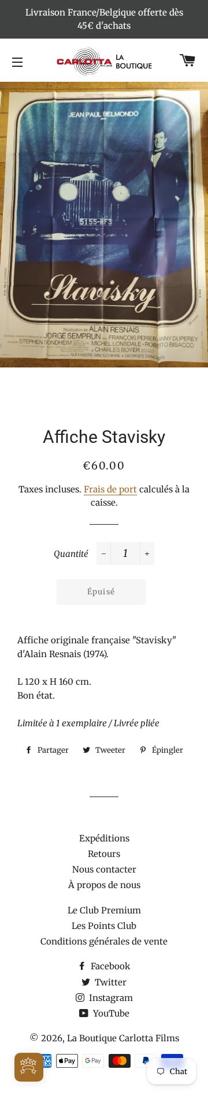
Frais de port (110, 489)
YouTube (110, 1013)
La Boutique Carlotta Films (123, 1038)
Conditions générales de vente (104, 941)
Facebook (109, 966)
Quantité (71, 553)
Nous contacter (104, 869)
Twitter (109, 982)
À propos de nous (104, 884)
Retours (104, 853)
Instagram (110, 997)
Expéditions (104, 838)
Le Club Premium (104, 910)
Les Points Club (104, 925)
